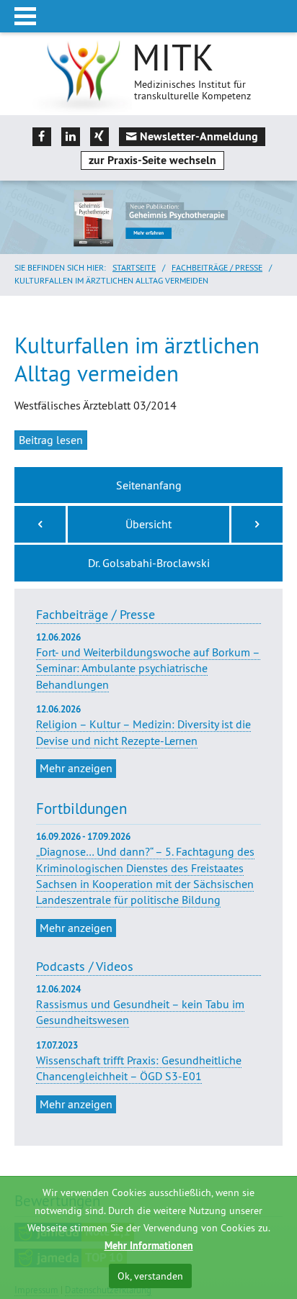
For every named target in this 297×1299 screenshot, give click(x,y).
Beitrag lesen (51, 440)
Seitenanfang (149, 485)
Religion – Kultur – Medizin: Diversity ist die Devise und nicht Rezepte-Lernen (143, 725)
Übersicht (148, 524)
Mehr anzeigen (76, 768)
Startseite (134, 267)
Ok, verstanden (150, 1275)
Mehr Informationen (149, 1245)
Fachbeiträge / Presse (217, 267)
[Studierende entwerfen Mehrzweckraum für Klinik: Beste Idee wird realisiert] (40, 524)
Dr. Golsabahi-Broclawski (149, 563)
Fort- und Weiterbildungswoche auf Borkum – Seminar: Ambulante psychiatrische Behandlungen (148, 661)
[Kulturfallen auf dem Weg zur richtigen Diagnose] (257, 524)
